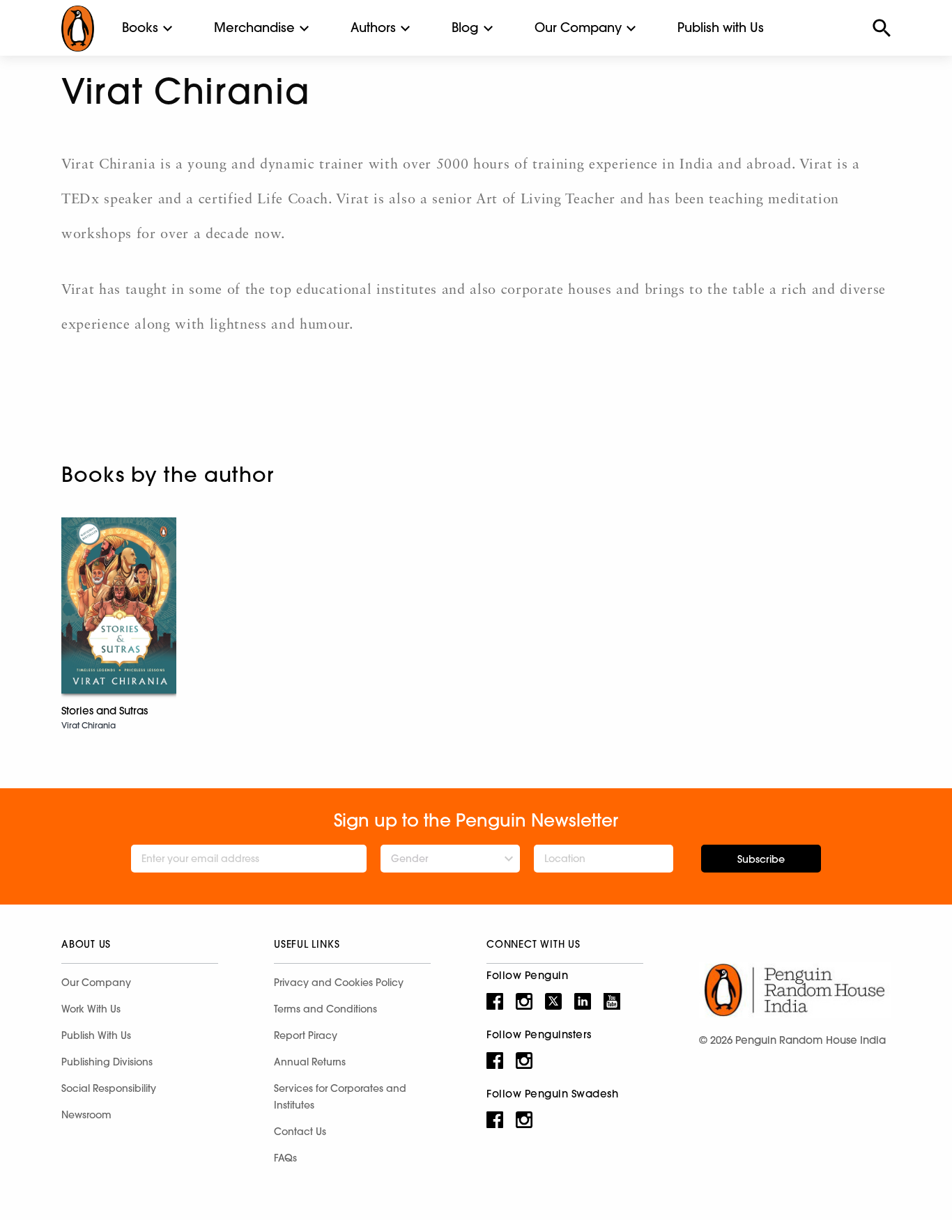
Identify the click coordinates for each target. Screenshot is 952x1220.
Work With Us (91, 1009)
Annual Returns (310, 1062)
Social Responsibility (108, 1088)
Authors (373, 27)
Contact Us (300, 1131)
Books (140, 27)
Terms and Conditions (325, 1009)
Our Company (578, 27)
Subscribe (761, 859)
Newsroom (86, 1115)
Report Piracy (305, 1035)
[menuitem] (140, 28)
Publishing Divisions (107, 1062)
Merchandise (254, 27)
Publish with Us (720, 27)
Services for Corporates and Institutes (340, 1096)
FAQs (285, 1158)
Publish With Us (96, 1035)
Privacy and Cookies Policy (339, 982)
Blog (465, 27)
